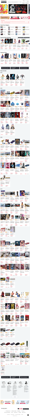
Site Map (22, 414)
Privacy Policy (8, 414)
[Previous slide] (5, 9)
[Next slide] (25, 9)
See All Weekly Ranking (20, 37)
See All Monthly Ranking (26, 37)
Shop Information (12, 414)
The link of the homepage (17, 414)
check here (9, 390)
